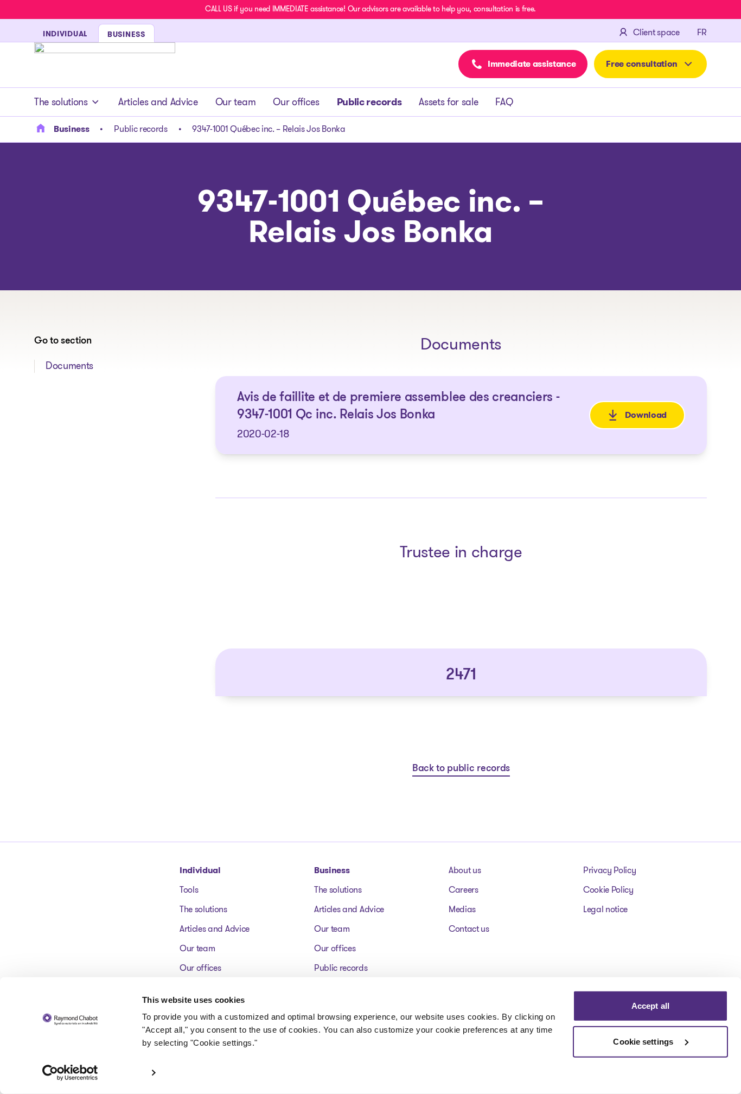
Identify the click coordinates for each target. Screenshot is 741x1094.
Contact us (469, 929)
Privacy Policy (609, 870)
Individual (200, 870)
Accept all (650, 1005)
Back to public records (461, 769)
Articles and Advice (158, 102)
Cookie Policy (608, 889)
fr (702, 32)
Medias (462, 909)
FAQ (504, 102)
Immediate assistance (532, 64)
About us (465, 870)
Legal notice (605, 909)
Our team (235, 102)
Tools (189, 889)
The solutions (61, 102)
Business (331, 870)
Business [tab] (126, 34)
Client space (656, 32)
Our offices (296, 102)
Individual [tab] (65, 33)
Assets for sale (448, 102)
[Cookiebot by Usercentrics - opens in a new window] (70, 1073)
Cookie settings (644, 1041)
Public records (369, 102)
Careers (463, 889)
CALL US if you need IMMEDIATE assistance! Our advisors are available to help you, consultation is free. (370, 8)
